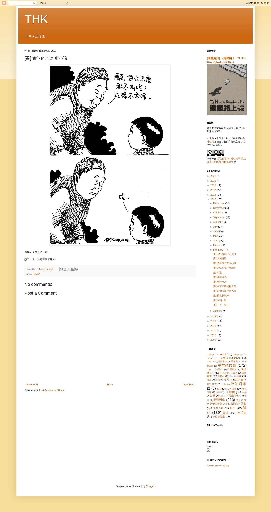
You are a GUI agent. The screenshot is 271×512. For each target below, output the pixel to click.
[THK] (208, 450)
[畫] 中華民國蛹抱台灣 (224, 286)
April (216, 240)
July (215, 226)
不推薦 (234, 361)
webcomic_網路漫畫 (217, 361)
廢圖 (209, 379)
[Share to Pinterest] (76, 269)
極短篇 (219, 392)
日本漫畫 (232, 388)
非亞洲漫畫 (219, 416)
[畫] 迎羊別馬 (220, 277)
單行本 (221, 376)
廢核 (217, 379)
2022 (213, 176)
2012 (213, 326)
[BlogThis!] (65, 269)
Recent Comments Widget (218, 466)
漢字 (223, 396)
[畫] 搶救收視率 (221, 295)
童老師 (239, 400)
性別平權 (238, 379)
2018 (213, 185)
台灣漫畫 (224, 373)
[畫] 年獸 (217, 272)
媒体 (231, 376)
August (217, 222)
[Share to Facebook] (73, 269)
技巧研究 (212, 384)
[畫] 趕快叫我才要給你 (224, 267)
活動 (212, 395)
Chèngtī (210, 354)
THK (36, 19)
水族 (244, 392)
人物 (209, 369)
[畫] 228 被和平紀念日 (224, 254)
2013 (213, 321)
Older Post (188, 384)
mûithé (210, 358)
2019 (213, 180)
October (217, 212)
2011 (213, 330)
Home (110, 384)
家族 (239, 376)
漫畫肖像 (234, 395)
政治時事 (239, 384)
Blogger (150, 486)
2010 (213, 335)
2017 (213, 190)
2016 (213, 194)
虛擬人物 (218, 408)
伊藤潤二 (219, 369)
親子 (232, 408)
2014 (213, 316)
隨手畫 (242, 412)
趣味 (226, 412)
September (219, 217)
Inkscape (238, 354)
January (218, 311)
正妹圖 (230, 392)
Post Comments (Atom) (51, 390)
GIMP (223, 354)
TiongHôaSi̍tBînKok (229, 358)
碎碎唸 (37, 274)
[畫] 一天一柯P (220, 305)
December (219, 203)
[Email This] (61, 269)
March (217, 245)
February (218, 250)
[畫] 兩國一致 (220, 300)
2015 (213, 199)
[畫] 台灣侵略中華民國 (224, 291)
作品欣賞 (232, 369)
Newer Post (31, 384)
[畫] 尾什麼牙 (220, 281)
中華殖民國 (227, 365)
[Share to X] (69, 269)
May (215, 235)
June (216, 231)
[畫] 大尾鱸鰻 (220, 258)
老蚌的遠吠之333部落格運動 (227, 403)
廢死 (226, 379)
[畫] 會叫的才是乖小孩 (224, 263)
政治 (224, 384)
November (219, 208)
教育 (219, 388)
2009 (213, 339)
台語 (235, 373)
